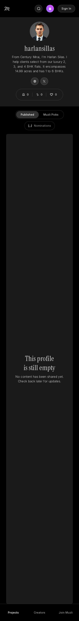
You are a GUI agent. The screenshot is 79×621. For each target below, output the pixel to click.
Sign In (66, 8)
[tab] (13, 612)
